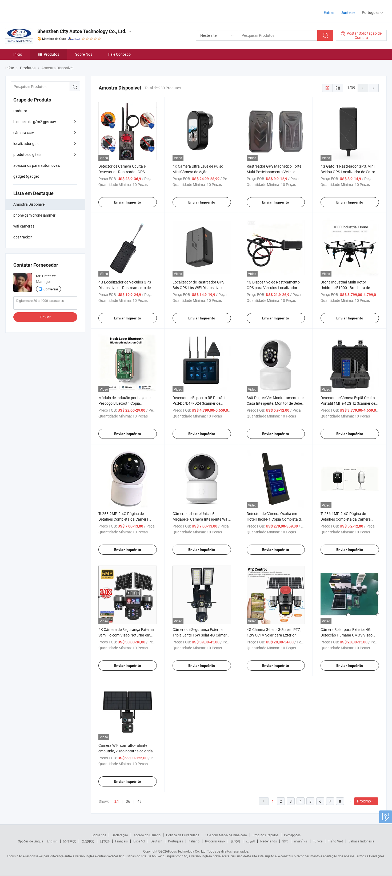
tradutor (20, 110)
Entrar (329, 12)
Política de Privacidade (182, 835)
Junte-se (348, 12)
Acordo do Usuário (147, 835)
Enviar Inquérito (127, 202)
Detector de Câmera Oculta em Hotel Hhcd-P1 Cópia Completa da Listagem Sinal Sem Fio (275, 519)
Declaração (120, 835)
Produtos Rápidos (265, 835)
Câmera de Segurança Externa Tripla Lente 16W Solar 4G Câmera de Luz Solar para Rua (201, 635)
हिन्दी (285, 841)
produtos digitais (27, 154)
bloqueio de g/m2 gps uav (34, 121)
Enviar (45, 316)
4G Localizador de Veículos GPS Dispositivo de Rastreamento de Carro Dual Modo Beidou (124, 287)
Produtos (51, 54)
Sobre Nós (83, 54)
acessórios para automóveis (36, 165)
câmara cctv (23, 132)
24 (116, 801)
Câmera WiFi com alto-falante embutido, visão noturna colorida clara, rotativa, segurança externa (126, 751)
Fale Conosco (119, 54)
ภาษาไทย (300, 841)
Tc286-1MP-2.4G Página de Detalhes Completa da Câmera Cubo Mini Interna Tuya (346, 519)
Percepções (292, 835)
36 (128, 801)
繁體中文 (88, 841)
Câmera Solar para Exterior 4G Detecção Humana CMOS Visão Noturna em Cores (347, 635)
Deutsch (156, 841)
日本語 (105, 841)
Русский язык (215, 841)
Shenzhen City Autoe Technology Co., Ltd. (81, 31)
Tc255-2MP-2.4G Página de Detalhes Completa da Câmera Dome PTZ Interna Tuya (123, 519)
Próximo (364, 801)
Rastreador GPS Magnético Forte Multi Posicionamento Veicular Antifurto (274, 172)
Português (175, 841)
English (52, 841)
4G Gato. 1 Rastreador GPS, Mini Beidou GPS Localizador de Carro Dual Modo (348, 172)
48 (139, 801)
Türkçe (317, 841)
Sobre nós (99, 835)
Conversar (50, 289)
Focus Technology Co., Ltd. (187, 851)
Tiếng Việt (335, 841)
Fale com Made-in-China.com (226, 835)
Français (121, 841)
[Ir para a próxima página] (373, 88)
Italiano (194, 841)
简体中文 (69, 841)
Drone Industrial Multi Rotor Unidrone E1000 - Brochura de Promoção (345, 287)
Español (139, 841)
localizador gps (25, 143)
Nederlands (268, 841)
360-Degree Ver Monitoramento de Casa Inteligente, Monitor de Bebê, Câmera (275, 403)
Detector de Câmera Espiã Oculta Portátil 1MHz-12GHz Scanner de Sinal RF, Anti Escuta (348, 403)
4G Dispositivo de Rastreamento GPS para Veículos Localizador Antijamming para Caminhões (273, 287)
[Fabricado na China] (39, 10)
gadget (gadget (26, 176)
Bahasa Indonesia (361, 841)
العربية (250, 841)
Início (17, 54)
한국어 (235, 841)
